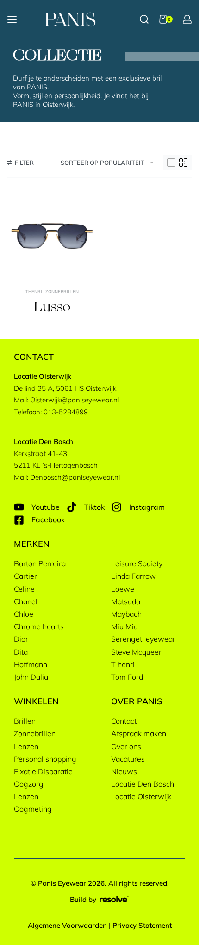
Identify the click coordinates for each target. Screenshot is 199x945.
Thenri (33, 291)
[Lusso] (52, 236)
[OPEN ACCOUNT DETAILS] (187, 19)
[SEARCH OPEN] (144, 19)
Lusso (52, 307)
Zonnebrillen (62, 291)
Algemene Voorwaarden (67, 925)
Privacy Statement (142, 925)
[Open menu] (12, 19)
